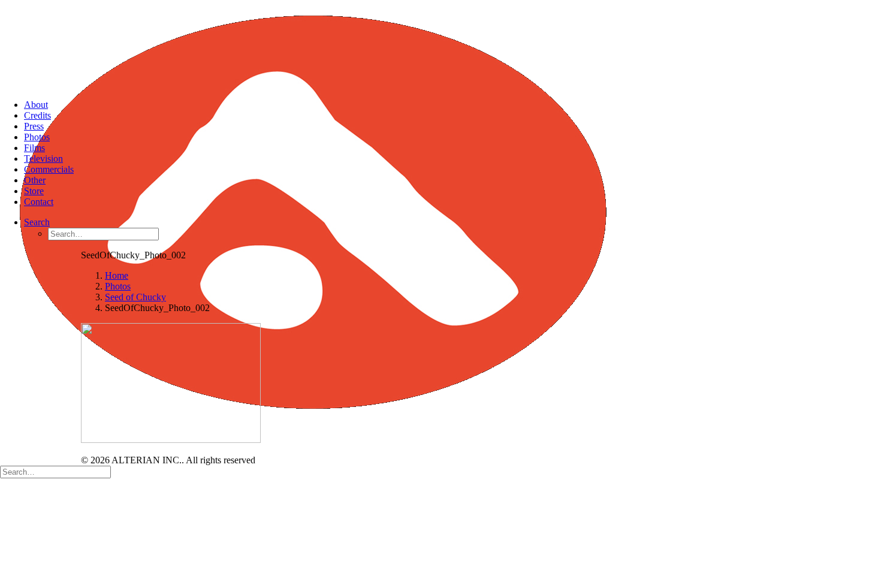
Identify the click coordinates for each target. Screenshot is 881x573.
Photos (37, 137)
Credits (37, 115)
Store (34, 191)
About (36, 104)
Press (34, 126)
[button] (37, 222)
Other (35, 180)
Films (34, 148)
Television (43, 158)
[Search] (55, 471)
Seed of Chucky (135, 297)
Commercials (49, 169)
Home (116, 275)
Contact (38, 202)
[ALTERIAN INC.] (440, 45)
